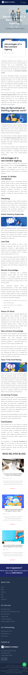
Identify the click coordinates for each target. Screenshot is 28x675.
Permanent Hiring (5, 609)
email (24, 571)
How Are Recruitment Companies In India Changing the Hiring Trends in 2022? (13, 546)
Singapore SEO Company (14, 669)
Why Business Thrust (6, 631)
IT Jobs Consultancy (6, 619)
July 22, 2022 (6, 513)
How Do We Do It (5, 633)
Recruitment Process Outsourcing (18, 671)
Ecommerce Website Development (18, 667)
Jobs (2, 594)
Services (3, 592)
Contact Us (4, 599)
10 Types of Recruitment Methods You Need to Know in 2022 (12, 510)
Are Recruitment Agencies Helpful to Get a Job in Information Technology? (13, 475)
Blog (17, 27)
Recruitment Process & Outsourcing (10, 611)
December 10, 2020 (10, 53)
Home (11, 27)
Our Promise (4, 636)
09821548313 (17, 573)
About (2, 589)
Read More (12, 488)
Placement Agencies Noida (7, 621)
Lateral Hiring (4, 616)
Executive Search (5, 614)
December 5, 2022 (8, 478)
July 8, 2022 (6, 549)
